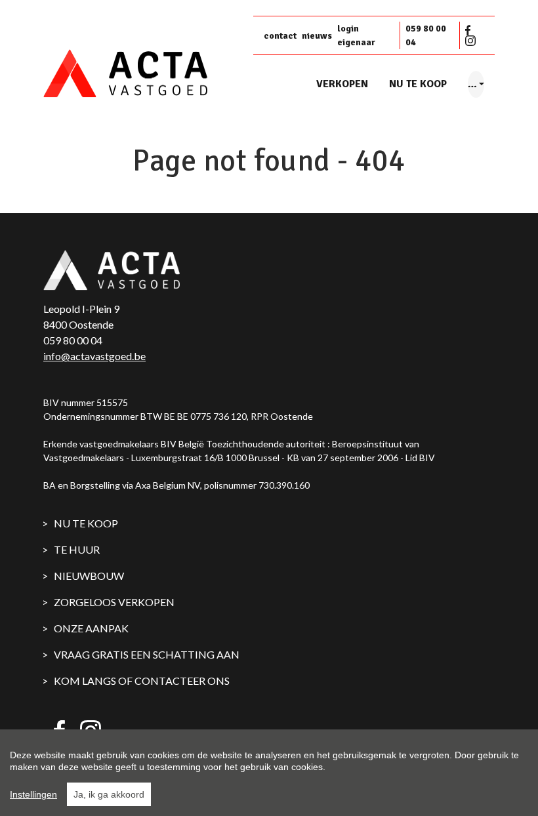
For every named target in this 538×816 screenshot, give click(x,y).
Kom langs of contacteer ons (142, 680)
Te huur (77, 549)
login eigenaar (356, 35)
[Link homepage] (143, 73)
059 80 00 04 (425, 35)
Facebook (470, 30)
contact (280, 35)
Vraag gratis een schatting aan (146, 654)
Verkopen (342, 84)
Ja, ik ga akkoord (108, 794)
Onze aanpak (91, 628)
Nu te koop (418, 84)
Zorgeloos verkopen (114, 602)
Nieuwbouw (89, 575)
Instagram (470, 40)
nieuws (317, 35)
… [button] (472, 84)
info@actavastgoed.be (94, 356)
